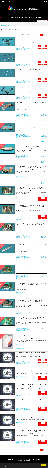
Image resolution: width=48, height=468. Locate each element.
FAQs (26, 17)
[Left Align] (41, 35)
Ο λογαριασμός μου (43, 15)
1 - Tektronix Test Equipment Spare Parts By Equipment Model (19, 24)
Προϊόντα (21, 17)
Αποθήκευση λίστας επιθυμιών (22, 47)
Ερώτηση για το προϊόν (20, 45)
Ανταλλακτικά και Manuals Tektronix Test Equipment (18, 22)
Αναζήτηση (45, 457)
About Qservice (33, 457)
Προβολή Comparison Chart (21, 49)
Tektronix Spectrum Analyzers (36, 24)
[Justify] (44, 35)
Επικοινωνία (31, 17)
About (16, 17)
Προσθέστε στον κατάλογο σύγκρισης (23, 48)
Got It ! (43, 465)
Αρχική (11, 17)
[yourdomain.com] (23, 8)
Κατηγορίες (6, 22)
